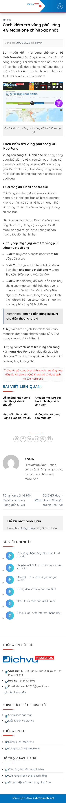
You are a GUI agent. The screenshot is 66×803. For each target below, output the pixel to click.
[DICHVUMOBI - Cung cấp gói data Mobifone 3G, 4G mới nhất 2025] (33, 4)
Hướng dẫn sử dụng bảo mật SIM (36, 589)
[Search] (60, 6)
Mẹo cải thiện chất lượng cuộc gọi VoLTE (36, 579)
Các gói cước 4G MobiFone (24, 748)
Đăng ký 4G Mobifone (21, 742)
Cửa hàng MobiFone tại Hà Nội (26, 769)
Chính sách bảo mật (20, 715)
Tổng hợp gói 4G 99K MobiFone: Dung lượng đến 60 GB (17, 500)
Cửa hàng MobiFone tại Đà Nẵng (27, 775)
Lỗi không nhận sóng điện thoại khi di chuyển (38, 555)
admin (38, 42)
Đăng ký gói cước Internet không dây (38, 613)
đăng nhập (27, 528)
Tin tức (7, 20)
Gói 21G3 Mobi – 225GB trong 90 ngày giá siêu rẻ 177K (48, 500)
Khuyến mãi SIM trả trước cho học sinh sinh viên (39, 567)
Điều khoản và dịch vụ (21, 720)
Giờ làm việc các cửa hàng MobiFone (29, 782)
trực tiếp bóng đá (14, 692)
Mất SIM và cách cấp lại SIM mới (36, 601)
